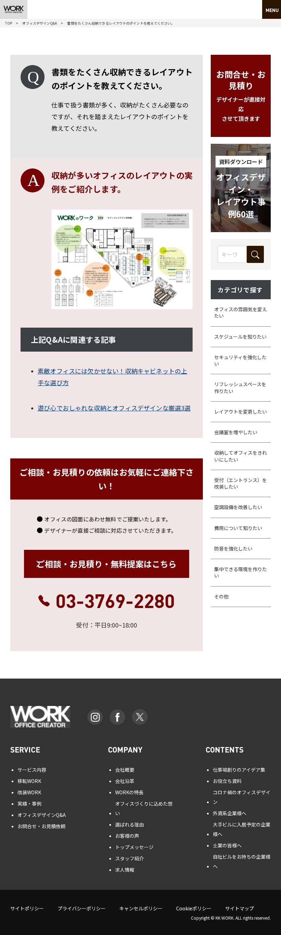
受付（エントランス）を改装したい (240, 483)
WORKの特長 (129, 792)
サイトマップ (239, 908)
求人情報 (124, 869)
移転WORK (29, 781)
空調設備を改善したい (238, 507)
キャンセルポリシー (140, 908)
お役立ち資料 (227, 781)
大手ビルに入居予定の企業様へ (241, 829)
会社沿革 (124, 781)
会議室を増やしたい (235, 432)
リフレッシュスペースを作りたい (240, 387)
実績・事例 (29, 803)
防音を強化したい (233, 548)
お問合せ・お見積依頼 (41, 826)
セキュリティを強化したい (240, 360)
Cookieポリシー (193, 908)
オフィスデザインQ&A (39, 23)
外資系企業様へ (229, 813)
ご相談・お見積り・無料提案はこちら (106, 564)
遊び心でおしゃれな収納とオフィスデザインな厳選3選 (114, 407)
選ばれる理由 (129, 824)
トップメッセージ (134, 847)
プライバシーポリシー (82, 908)
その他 (221, 596)
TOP (8, 23)
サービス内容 (31, 769)
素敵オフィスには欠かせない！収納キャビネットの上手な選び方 (112, 376)
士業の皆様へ (227, 845)
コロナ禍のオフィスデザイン (241, 797)
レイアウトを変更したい (240, 411)
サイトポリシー (27, 908)
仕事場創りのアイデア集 (239, 769)
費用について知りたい (238, 528)
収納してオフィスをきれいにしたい (240, 456)
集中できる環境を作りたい (240, 572)
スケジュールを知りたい (240, 336)
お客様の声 (127, 835)
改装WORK (29, 792)
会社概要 (124, 769)
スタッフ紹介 (129, 858)
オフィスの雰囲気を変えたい (240, 312)
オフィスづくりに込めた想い (144, 808)
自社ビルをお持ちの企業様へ (241, 861)
